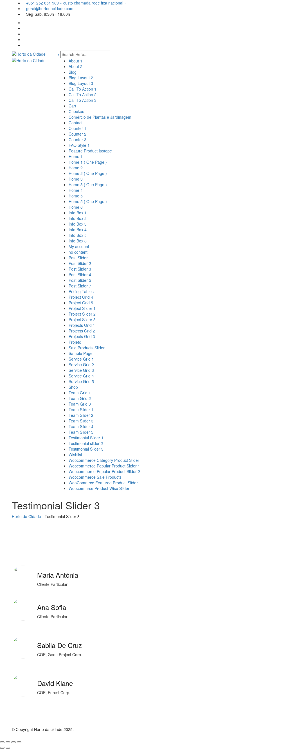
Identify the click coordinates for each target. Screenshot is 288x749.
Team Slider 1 (81, 409)
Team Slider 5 (81, 432)
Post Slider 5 (80, 280)
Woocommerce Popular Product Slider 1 (104, 466)
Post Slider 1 (80, 257)
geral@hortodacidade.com (49, 8)
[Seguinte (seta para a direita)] (8, 748)
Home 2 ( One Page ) (88, 173)
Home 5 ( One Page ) (88, 201)
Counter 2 (77, 134)
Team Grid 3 (80, 404)
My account (79, 246)
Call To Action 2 (82, 94)
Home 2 (76, 167)
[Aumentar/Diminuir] (2, 742)
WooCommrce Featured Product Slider (103, 482)
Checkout (77, 111)
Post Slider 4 (80, 274)
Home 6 (76, 207)
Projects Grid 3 (82, 336)
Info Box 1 (78, 212)
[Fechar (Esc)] (19, 742)
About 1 (75, 61)
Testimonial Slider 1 (86, 437)
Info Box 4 (78, 229)
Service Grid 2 (81, 364)
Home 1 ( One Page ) (88, 162)
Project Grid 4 (81, 297)
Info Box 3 (78, 224)
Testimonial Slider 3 (86, 449)
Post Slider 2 (80, 263)
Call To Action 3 (82, 100)
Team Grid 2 (80, 398)
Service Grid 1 (81, 359)
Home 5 (76, 196)
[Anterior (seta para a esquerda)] (2, 748)
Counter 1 (77, 128)
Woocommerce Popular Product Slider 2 (104, 471)
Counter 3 (77, 139)
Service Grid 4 (81, 376)
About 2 (75, 66)
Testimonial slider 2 (86, 443)
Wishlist (75, 454)
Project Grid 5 (81, 302)
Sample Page (81, 353)
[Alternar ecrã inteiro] (8, 742)
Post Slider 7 (80, 286)
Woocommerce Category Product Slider (104, 460)
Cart (72, 106)
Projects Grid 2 (82, 331)
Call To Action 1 (82, 89)
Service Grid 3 (81, 370)
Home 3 (76, 179)
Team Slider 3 (81, 421)
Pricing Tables (81, 291)
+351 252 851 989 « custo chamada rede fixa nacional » (76, 3)
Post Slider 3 (80, 269)
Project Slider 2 (82, 314)
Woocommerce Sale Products (95, 477)
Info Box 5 (78, 235)
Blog (72, 72)
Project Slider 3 (82, 319)
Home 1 (76, 156)
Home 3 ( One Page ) (88, 184)
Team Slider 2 (81, 415)
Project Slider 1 (82, 308)
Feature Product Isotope (90, 151)
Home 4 (76, 190)
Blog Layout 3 (81, 83)
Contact (75, 122)
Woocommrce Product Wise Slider (99, 488)
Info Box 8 (78, 241)
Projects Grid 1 (82, 325)
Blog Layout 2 (81, 77)
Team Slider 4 (81, 426)
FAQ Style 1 (79, 145)
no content (78, 252)
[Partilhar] (13, 742)
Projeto (75, 342)
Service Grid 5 (81, 381)
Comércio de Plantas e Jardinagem (100, 117)
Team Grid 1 (80, 392)
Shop (73, 387)
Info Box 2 (78, 218)
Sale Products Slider (87, 347)
